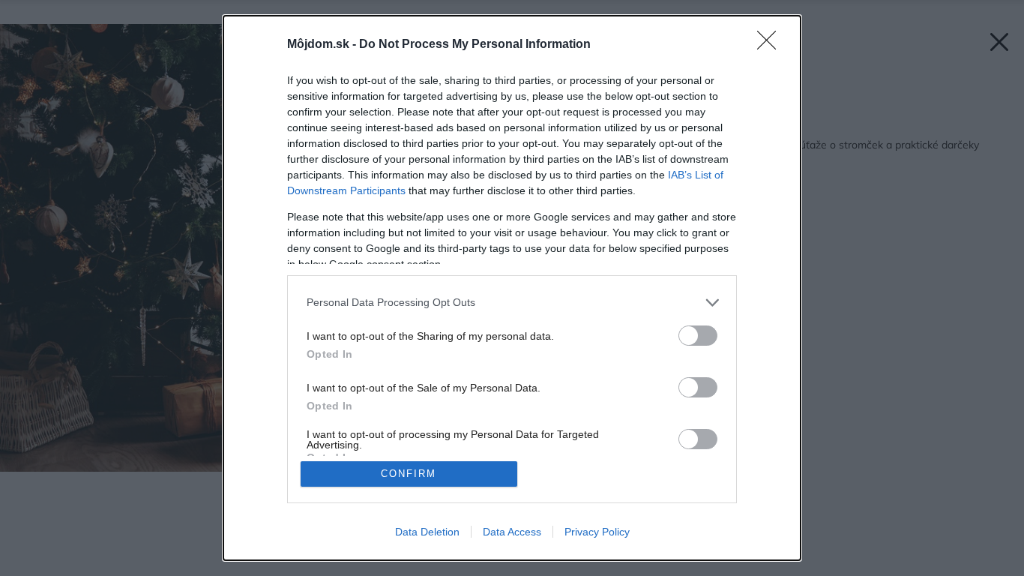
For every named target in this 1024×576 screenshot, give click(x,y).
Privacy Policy (597, 532)
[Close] (771, 45)
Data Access (512, 532)
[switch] (697, 336)
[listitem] (512, 302)
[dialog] (512, 288)
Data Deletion (427, 532)
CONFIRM (408, 473)
